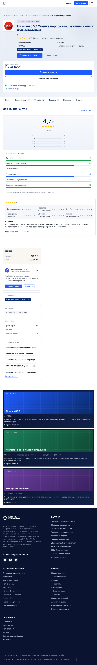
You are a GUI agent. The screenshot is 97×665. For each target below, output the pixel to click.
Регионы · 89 (8, 584)
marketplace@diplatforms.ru (15, 554)
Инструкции (8, 625)
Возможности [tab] (22, 100)
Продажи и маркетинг (61, 525)
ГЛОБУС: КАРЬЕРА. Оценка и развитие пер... (21, 366)
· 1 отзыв (35, 38)
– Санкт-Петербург (11, 591)
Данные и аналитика (60, 539)
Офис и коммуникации (61, 546)
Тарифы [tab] (39, 100)
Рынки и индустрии (11, 602)
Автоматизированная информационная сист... (21, 360)
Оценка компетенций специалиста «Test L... (21, 353)
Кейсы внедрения (10, 580)
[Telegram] (5, 560)
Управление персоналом (62, 532)
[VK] (10, 560)
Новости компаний (59, 598)
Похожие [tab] (67, 100)
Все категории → (58, 557)
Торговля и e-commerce (61, 528)
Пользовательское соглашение (54, 659)
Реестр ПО (7, 598)
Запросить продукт (30, 55)
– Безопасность (58, 591)
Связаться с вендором (48, 79)
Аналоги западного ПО (61, 554)
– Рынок (54, 580)
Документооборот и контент (63, 543)
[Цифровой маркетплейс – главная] (5, 3)
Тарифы (6, 632)
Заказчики (7, 577)
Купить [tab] (78, 100)
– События (55, 595)
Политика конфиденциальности (19, 659)
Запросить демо (48, 72)
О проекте (7, 622)
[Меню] (91, 3)
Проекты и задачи (59, 536)
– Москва (7, 587)
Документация (14, 89)
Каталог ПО (19, 15)
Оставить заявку (14, 286)
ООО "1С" (34, 256)
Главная (8, 15)
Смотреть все (11, 376)
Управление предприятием (38, 15)
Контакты (29, 286)
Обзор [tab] (8, 100)
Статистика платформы (13, 636)
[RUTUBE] (16, 560)
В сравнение (52, 55)
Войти (68, 3)
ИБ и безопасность (59, 550)
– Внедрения (56, 587)
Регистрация (81, 3)
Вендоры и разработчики (14, 573)
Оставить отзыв (85, 110)
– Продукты (56, 584)
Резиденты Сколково (12, 595)
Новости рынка (57, 573)
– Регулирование (58, 577)
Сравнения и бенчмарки (62, 605)
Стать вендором (10, 605)
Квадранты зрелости (60, 609)
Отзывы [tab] (53, 100)
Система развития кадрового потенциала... (21, 347)
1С (18, 34)
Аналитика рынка (58, 602)
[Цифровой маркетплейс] (24, 518)
